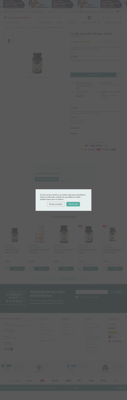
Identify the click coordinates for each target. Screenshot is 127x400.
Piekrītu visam (73, 204)
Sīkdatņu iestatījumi (56, 204)
